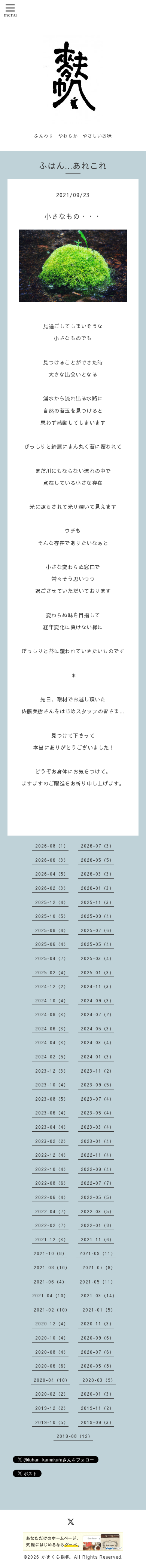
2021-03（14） (99, 1295)
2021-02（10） (52, 1310)
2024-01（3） (97, 1057)
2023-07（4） (97, 1099)
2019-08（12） (75, 1436)
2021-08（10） (52, 1267)
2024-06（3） (52, 1028)
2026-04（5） (52, 874)
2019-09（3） (97, 1422)
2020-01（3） (97, 1394)
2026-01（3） (97, 888)
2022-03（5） (97, 1211)
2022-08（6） (52, 1183)
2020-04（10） (52, 1380)
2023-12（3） (52, 1071)
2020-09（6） (97, 1338)
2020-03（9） (99, 1380)
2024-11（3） (97, 986)
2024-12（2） (52, 986)
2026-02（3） (52, 888)
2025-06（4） (52, 944)
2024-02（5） (52, 1057)
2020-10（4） (52, 1338)
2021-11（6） (97, 1239)
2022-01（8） (97, 1225)
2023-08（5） (52, 1099)
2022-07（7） (97, 1183)
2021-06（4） (50, 1282)
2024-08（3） (52, 1014)
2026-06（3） (52, 860)
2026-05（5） (97, 860)
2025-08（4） (52, 930)
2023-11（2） (97, 1071)
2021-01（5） (99, 1310)
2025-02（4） (52, 972)
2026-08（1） (52, 846)
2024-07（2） (97, 1014)
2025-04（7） (52, 958)
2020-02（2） (52, 1394)
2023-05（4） (97, 1113)
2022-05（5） (97, 1197)
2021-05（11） (97, 1282)
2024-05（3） (97, 1028)
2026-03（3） (97, 874)
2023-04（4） (52, 1127)
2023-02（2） (52, 1141)
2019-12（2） (52, 1408)
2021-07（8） (99, 1267)
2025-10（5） (52, 916)
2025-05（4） (97, 944)
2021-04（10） (50, 1295)
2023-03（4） (97, 1127)
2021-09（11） (97, 1253)
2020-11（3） (97, 1323)
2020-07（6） (97, 1352)
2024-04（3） (52, 1042)
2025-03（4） (97, 958)
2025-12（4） (52, 902)
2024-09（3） (97, 1000)
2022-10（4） (52, 1169)
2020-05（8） (97, 1366)
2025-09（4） (97, 916)
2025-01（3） (97, 972)
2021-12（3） (52, 1239)
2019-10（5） (52, 1422)
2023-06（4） (52, 1113)
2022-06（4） (52, 1197)
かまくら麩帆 (55, 1557)
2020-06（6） (52, 1366)
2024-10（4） (52, 1000)
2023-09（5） (97, 1085)
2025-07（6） (97, 930)
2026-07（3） (97, 846)
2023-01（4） (97, 1141)
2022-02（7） (52, 1225)
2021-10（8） (50, 1253)
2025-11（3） (97, 902)
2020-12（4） (52, 1323)
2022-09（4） (97, 1169)
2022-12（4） (52, 1155)
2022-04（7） (52, 1211)
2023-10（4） (52, 1085)
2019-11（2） (97, 1408)
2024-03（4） (97, 1042)
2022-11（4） (97, 1155)
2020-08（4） (52, 1352)
